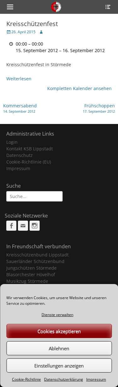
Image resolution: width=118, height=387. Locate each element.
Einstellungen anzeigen (59, 366)
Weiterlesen (18, 79)
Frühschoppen (99, 108)
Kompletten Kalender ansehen (79, 88)
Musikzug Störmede (27, 281)
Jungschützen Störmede (31, 268)
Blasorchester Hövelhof (30, 274)
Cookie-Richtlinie (26, 379)
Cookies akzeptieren (59, 331)
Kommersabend (20, 108)
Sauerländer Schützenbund (35, 261)
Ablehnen (59, 348)
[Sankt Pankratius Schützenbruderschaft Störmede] (56, 7)
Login (12, 142)
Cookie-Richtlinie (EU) (28, 162)
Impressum (96, 379)
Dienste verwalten (57, 314)
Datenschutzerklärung (63, 379)
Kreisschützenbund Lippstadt (37, 255)
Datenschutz (19, 155)
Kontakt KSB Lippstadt (29, 149)
